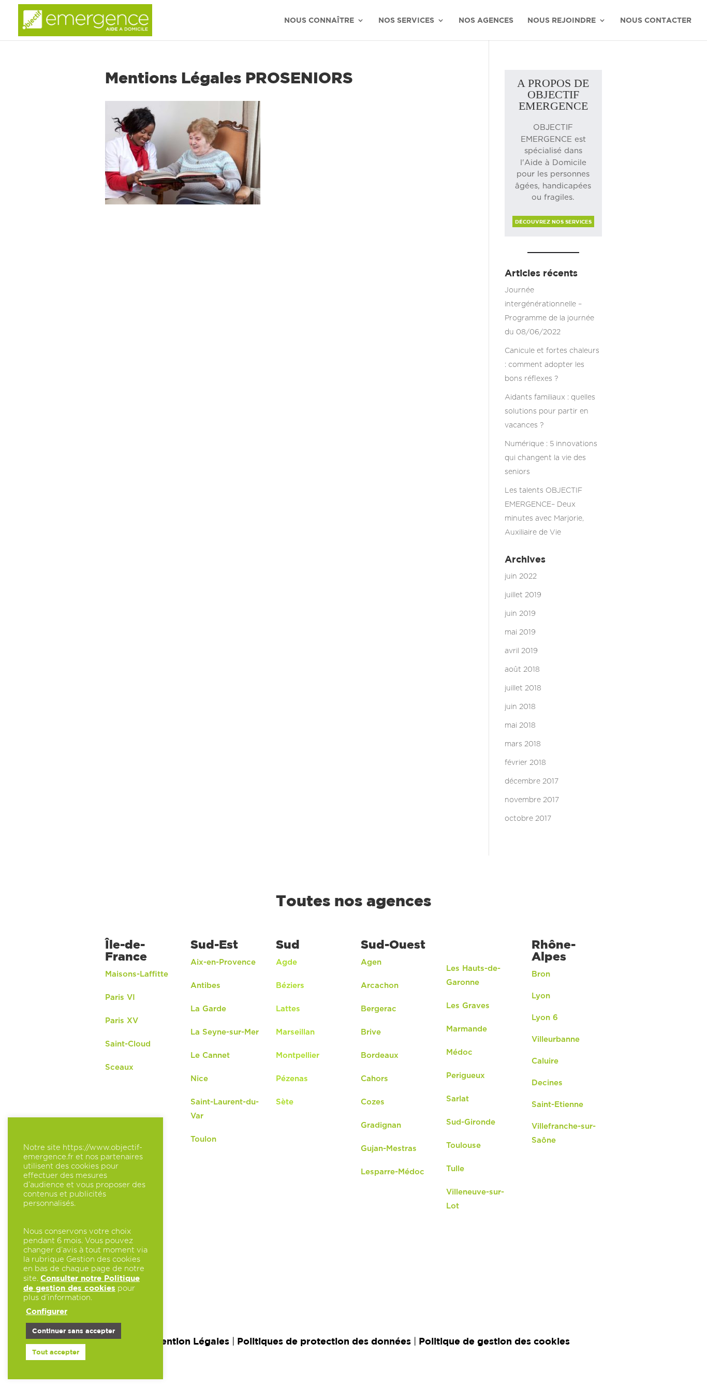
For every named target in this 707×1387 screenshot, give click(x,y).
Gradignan (381, 1125)
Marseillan (295, 1032)
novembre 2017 (532, 800)
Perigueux (465, 1076)
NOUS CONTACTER (655, 20)
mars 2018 (523, 744)
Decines (547, 1083)
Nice (199, 1079)
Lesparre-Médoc (392, 1172)
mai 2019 (520, 632)
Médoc (459, 1052)
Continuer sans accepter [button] (73, 1330)
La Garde (208, 1009)
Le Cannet (210, 1055)
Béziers (290, 986)
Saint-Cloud (128, 1044)
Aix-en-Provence (223, 962)
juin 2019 (520, 613)
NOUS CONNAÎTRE (319, 20)
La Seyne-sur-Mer (224, 1032)
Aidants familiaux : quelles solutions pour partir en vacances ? (550, 411)
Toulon (203, 1139)
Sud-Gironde (470, 1122)
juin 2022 (521, 576)
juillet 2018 (523, 688)
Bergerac (378, 1009)
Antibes (205, 986)
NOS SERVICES (406, 20)
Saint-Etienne (557, 1105)
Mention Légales (191, 1341)
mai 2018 (520, 725)
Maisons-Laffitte (136, 974)
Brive (371, 1032)
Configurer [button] (46, 1311)
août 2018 (522, 669)
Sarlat (457, 1099)
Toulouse (463, 1145)
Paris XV (121, 1021)
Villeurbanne (556, 1039)
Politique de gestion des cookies (494, 1341)
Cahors (374, 1079)
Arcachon (381, 986)
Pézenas (292, 1079)
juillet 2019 (523, 595)
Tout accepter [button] (55, 1352)
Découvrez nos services (553, 221)
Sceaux (119, 1067)
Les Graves (468, 1006)
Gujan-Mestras (389, 1149)
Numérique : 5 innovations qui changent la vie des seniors (551, 458)
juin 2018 (520, 707)
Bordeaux (380, 1055)
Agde (286, 962)
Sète (284, 1102)
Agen (371, 962)
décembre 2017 (531, 781)
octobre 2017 (528, 818)
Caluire (545, 1061)
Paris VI (120, 997)
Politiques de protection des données (324, 1341)
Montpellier (297, 1055)
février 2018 (525, 762)
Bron (541, 974)
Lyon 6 (545, 1018)
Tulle (455, 1169)
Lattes (288, 1009)
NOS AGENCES (486, 20)
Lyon (541, 996)
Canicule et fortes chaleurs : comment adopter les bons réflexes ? (552, 364)
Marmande (466, 1029)
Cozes (373, 1102)
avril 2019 (521, 651)
